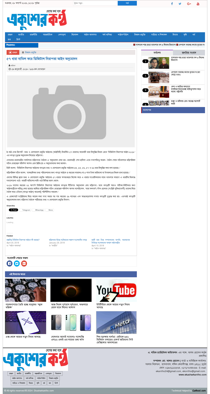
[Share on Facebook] (9, 263)
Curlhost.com (199, 390)
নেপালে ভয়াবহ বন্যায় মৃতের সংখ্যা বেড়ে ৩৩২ (185, 73)
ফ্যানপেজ (147, 110)
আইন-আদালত (90, 34)
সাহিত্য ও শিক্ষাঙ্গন (159, 34)
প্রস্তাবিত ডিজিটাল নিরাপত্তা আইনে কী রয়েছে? (23, 240)
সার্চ (127, 3)
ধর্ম (194, 34)
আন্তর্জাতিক (47, 34)
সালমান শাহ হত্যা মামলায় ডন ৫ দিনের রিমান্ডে (150, 44)
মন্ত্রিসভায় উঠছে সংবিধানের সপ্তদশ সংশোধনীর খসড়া (68, 240)
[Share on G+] (24, 263)
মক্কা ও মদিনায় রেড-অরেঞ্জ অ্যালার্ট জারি (185, 102)
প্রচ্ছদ (10, 34)
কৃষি (185, 34)
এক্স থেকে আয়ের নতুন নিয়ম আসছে (23, 336)
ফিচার (175, 34)
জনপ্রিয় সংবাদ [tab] (189, 52)
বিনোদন (75, 34)
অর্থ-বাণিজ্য (107, 34)
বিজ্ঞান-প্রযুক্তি (139, 34)
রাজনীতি (33, 34)
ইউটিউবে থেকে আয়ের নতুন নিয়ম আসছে (113, 306)
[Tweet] (17, 263)
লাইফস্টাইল (123, 34)
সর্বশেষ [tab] (157, 52)
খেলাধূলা (62, 34)
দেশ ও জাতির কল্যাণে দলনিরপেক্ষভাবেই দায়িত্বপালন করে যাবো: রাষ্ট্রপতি (186, 89)
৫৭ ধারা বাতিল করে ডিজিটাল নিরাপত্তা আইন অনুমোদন (42, 59)
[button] (25, 290)
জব (9, 39)
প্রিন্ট (18, 39)
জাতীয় (21, 34)
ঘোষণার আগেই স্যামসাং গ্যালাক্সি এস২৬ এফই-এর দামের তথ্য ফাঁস (67, 338)
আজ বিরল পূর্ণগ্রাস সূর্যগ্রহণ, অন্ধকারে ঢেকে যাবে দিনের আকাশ (69, 306)
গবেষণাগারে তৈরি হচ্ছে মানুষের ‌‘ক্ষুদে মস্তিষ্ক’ (24, 306)
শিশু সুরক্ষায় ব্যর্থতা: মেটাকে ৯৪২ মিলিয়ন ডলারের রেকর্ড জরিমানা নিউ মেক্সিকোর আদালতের (115, 339)
